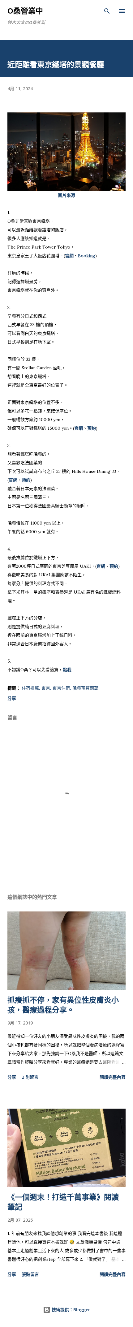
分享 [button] (11, 698)
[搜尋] (107, 11)
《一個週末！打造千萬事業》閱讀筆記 (63, 1202)
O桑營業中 (25, 11)
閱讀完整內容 (113, 1077)
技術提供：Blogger (70, 1310)
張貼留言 (30, 1274)
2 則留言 (30, 1077)
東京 (45, 688)
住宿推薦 (30, 688)
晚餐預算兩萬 (85, 688)
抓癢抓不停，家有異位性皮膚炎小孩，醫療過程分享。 (63, 1005)
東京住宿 (61, 688)
